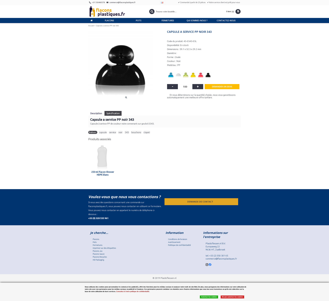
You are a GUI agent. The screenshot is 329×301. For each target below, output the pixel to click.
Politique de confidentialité (179, 245)
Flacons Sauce (98, 254)
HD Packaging (98, 260)
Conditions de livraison (177, 239)
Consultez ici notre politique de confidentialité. (133, 291)
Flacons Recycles (100, 257)
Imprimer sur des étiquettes (104, 248)
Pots (95, 242)
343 (127, 132)
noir (120, 132)
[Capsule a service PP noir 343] (126, 63)
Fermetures (97, 245)
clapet (147, 132)
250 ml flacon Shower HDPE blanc (102, 173)
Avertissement (174, 242)
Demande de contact (200, 201)
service (112, 132)
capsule (103, 132)
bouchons (136, 132)
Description (96, 113)
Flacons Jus (97, 251)
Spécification (113, 113)
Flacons (96, 239)
